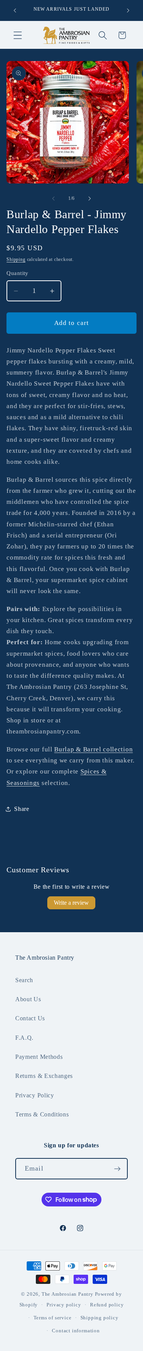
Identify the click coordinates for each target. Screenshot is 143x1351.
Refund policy (107, 1305)
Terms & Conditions (42, 1114)
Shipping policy (99, 1317)
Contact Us (30, 1018)
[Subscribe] (117, 1168)
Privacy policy (64, 1305)
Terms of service (53, 1317)
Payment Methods (39, 1056)
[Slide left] (53, 198)
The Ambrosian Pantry (67, 1294)
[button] (17, 35)
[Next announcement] (128, 10)
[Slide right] (89, 198)
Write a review (71, 902)
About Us (28, 999)
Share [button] (21, 809)
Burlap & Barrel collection (93, 749)
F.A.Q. (24, 1037)
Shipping (15, 259)
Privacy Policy (34, 1095)
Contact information (76, 1330)
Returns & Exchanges (44, 1076)
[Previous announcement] (14, 10)
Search (24, 980)
